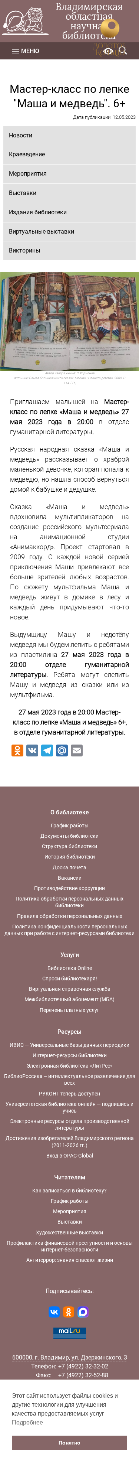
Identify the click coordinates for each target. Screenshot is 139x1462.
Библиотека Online (69, 968)
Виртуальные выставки (41, 231)
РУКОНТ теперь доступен (69, 1094)
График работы (70, 825)
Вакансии (70, 878)
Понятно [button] (69, 1443)
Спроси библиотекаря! (69, 978)
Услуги (69, 954)
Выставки (22, 192)
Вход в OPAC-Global (69, 1156)
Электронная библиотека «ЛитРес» (70, 1066)
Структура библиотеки (69, 846)
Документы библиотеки (69, 836)
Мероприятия (28, 173)
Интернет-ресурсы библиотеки (70, 1055)
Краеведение (27, 154)
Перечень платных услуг (69, 1010)
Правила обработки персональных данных (69, 916)
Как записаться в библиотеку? (69, 1191)
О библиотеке (69, 812)
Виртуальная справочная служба (69, 989)
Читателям (69, 1177)
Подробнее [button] (27, 1422)
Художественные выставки (69, 1232)
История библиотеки (69, 857)
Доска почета (69, 867)
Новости (20, 135)
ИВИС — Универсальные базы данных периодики (69, 1045)
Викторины (24, 250)
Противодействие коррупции (69, 888)
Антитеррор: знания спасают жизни (69, 1260)
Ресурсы (69, 1031)
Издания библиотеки (38, 212)
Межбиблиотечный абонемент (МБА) (69, 999)
